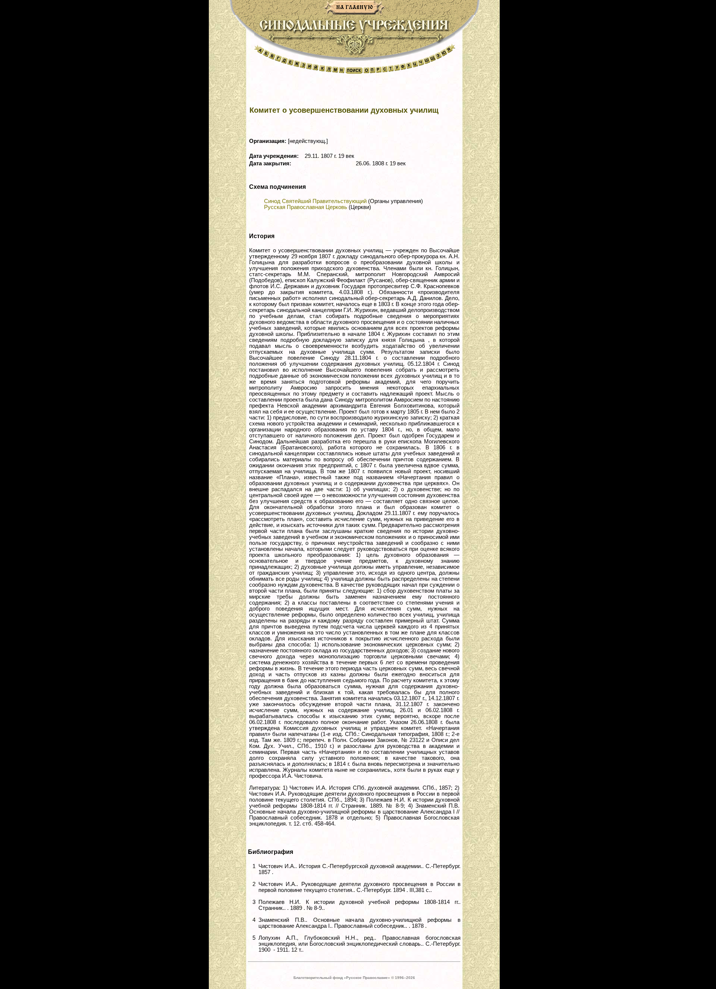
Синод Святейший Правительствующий (315, 201)
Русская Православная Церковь (305, 207)
